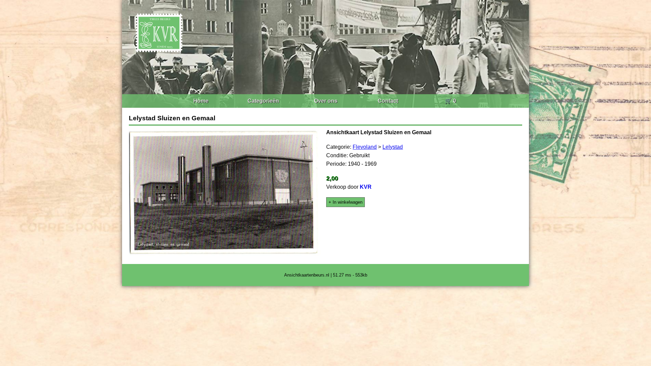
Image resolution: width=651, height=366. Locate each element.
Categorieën (263, 101)
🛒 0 (450, 101)
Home (201, 101)
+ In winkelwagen (345, 202)
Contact (388, 101)
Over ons (325, 101)
